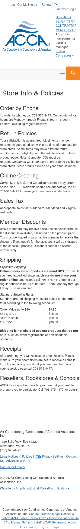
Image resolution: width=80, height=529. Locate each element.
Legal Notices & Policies (16, 456)
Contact (34, 514)
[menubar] (32, 4)
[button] (73, 73)
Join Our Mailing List (24, 4)
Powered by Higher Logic (40, 527)
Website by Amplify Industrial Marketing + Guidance (35, 488)
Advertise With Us (18, 460)
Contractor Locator (12, 467)
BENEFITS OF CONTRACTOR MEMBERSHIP (66, 25)
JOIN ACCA (63, 17)
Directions (46, 514)
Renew (46, 4)
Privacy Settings (52, 456)
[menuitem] (25, 4)
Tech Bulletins (35, 522)
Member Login (66, 9)
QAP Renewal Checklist (61, 522)
